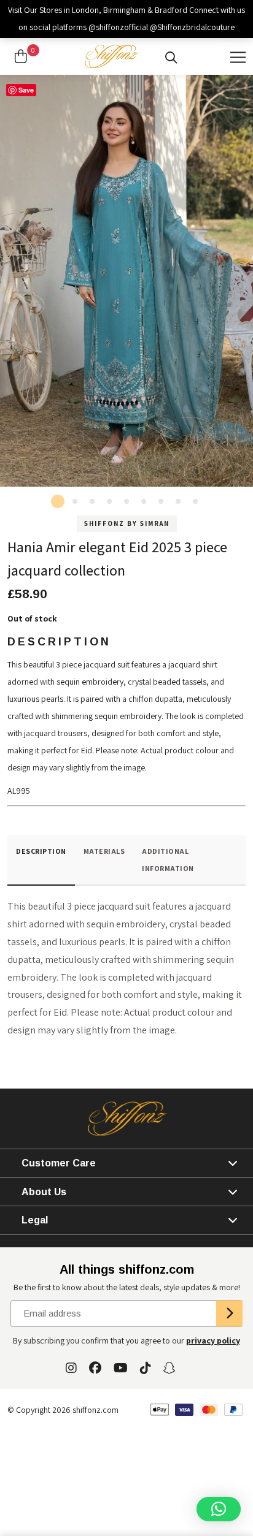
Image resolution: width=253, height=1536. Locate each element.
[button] (219, 1509)
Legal (34, 1220)
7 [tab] (161, 501)
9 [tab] (195, 501)
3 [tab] (92, 501)
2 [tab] (75, 501)
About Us (43, 1192)
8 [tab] (178, 501)
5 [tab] (126, 501)
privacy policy (213, 1340)
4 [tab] (109, 501)
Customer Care (58, 1163)
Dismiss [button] (228, 44)
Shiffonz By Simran (126, 523)
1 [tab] (58, 501)
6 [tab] (144, 501)
